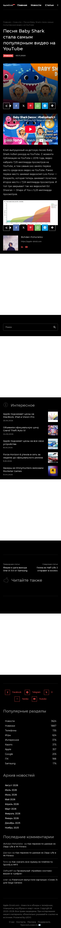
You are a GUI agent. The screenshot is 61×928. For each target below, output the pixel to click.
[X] (23, 106)
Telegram (36, 692)
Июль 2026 (11, 790)
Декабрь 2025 (12, 823)
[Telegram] (45, 106)
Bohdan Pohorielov (32, 237)
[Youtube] (26, 246)
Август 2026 (11, 785)
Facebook (16, 692)
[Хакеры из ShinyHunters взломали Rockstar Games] (53, 471)
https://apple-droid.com (31, 241)
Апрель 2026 (12, 804)
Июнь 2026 (11, 794)
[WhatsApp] (38, 106)
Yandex (25, 699)
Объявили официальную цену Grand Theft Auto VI (21, 429)
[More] (52, 106)
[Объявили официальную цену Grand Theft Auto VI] (53, 430)
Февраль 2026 (12, 813)
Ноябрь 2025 (12, 827)
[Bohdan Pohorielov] (10, 243)
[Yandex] (17, 699)
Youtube (42, 699)
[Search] (54, 327)
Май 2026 (10, 799)
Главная (7, 22)
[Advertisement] (30, 284)
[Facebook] (16, 106)
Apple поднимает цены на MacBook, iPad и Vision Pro (18, 416)
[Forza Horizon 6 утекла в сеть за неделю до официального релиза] (53, 457)
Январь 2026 (12, 818)
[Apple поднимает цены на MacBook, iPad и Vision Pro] (53, 417)
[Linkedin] (22, 246)
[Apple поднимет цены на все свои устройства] (53, 444)
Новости (17, 22)
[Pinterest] (30, 106)
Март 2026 (10, 808)
